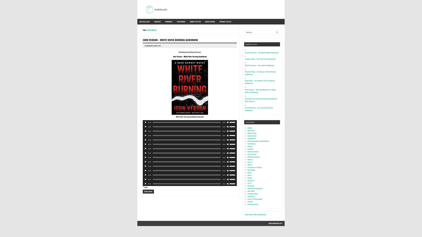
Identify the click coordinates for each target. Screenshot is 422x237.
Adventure (251, 130)
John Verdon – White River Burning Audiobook (170, 40)
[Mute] (228, 122)
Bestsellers (144, 22)
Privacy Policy (225, 22)
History (250, 159)
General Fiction (253, 151)
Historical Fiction (253, 157)
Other (249, 175)
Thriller (250, 201)
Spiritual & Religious (255, 188)
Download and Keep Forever (190, 52)
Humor (249, 165)
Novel (249, 172)
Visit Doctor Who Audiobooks (255, 214)
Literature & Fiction (254, 167)
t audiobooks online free (153, 46)
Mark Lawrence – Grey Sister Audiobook (259, 65)
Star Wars (181, 22)
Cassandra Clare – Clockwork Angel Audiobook (261, 52)
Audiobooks (251, 138)
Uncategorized (252, 204)
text (146, 187)
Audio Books (210, 22)
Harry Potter (195, 22)
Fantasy (157, 22)
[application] (190, 122)
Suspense (251, 196)
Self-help (250, 186)
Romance (168, 22)
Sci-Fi (249, 183)
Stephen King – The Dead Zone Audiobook (260, 59)
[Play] (146, 122)
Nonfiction (251, 170)
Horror (249, 162)
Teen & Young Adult (254, 199)
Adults (249, 128)
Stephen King (252, 194)
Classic (249, 146)
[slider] (233, 122)
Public (249, 178)
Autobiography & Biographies (258, 141)
